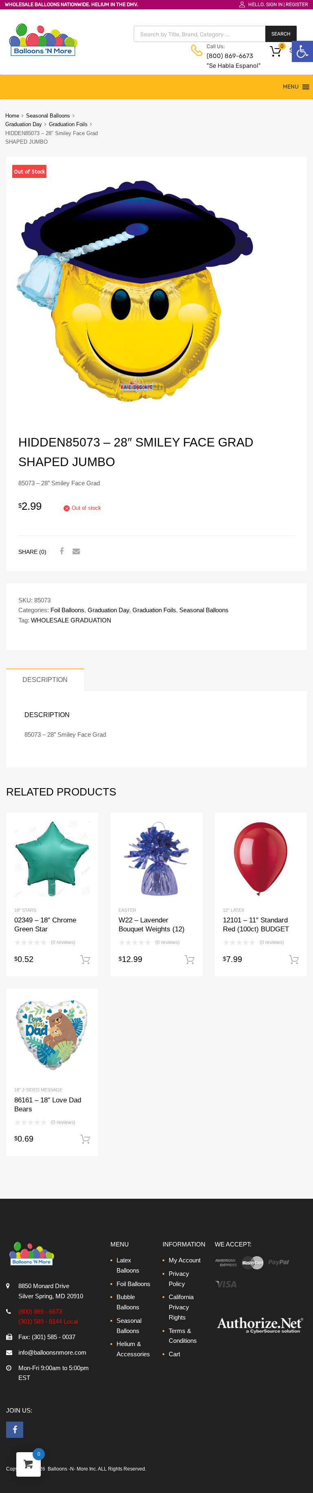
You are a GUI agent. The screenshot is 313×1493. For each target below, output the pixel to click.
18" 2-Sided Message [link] (38, 1089)
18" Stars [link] (25, 910)
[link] (302, 51)
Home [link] (12, 116)
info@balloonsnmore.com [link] (52, 1352)
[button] (291, 87)
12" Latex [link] (233, 910)
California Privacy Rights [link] (181, 1307)
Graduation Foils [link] (68, 124)
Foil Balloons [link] (67, 610)
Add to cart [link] (85, 960)
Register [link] (297, 4)
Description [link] (45, 679)
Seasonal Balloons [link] (48, 116)
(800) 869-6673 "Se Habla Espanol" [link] (227, 61)
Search (281, 34)
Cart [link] (174, 1354)
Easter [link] (127, 910)
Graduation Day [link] (23, 124)
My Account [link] (185, 1260)
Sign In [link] (274, 4)
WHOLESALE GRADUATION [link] (71, 620)
